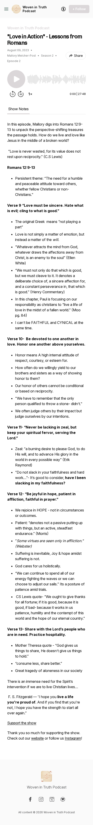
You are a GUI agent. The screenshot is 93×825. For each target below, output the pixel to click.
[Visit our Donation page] (62, 799)
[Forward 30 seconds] (21, 94)
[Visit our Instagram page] (41, 799)
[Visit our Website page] (52, 799)
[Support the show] (63, 9)
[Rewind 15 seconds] (12, 94)
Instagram (73, 738)
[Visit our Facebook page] (30, 799)
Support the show (21, 723)
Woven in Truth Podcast (35, 9)
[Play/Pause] (16, 79)
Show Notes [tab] (18, 109)
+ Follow (79, 9)
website (37, 738)
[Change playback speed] (30, 94)
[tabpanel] (46, 433)
